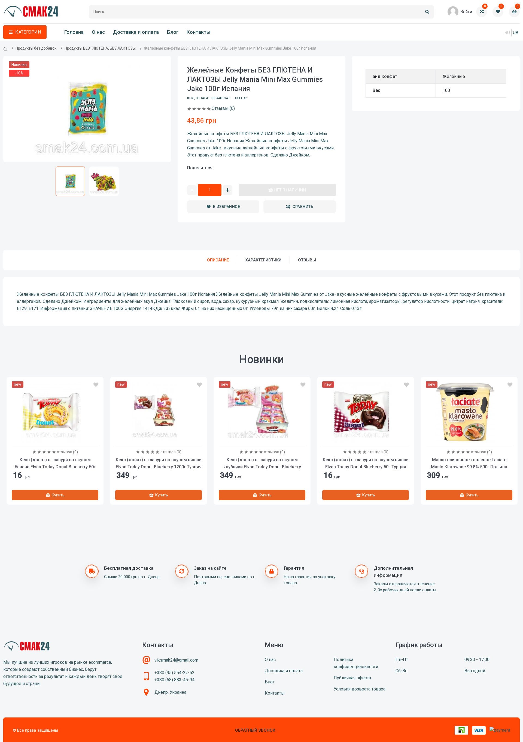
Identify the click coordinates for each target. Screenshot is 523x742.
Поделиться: (200, 167)
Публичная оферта (352, 677)
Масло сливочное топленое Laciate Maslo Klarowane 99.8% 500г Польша (469, 463)
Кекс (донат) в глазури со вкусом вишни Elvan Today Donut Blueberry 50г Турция (366, 463)
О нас (98, 32)
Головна (74, 32)
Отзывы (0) (223, 108)
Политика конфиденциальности (356, 663)
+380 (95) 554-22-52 (174, 672)
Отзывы (307, 260)
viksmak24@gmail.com (176, 660)
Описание (218, 260)
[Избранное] (95, 384)
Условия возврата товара (359, 689)
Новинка (19, 64)
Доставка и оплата (136, 32)
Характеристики (263, 260)
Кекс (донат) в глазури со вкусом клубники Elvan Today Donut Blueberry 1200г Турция (262, 466)
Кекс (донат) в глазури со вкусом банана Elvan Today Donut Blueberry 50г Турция (55, 466)
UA (515, 32)
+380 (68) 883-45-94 (174, 679)
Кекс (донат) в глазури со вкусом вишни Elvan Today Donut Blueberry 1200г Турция (159, 463)
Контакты (199, 32)
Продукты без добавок (36, 48)
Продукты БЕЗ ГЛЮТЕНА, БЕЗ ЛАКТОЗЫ (100, 48)
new (17, 384)
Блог (172, 32)
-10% (19, 73)
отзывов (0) (67, 452)
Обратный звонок (255, 730)
